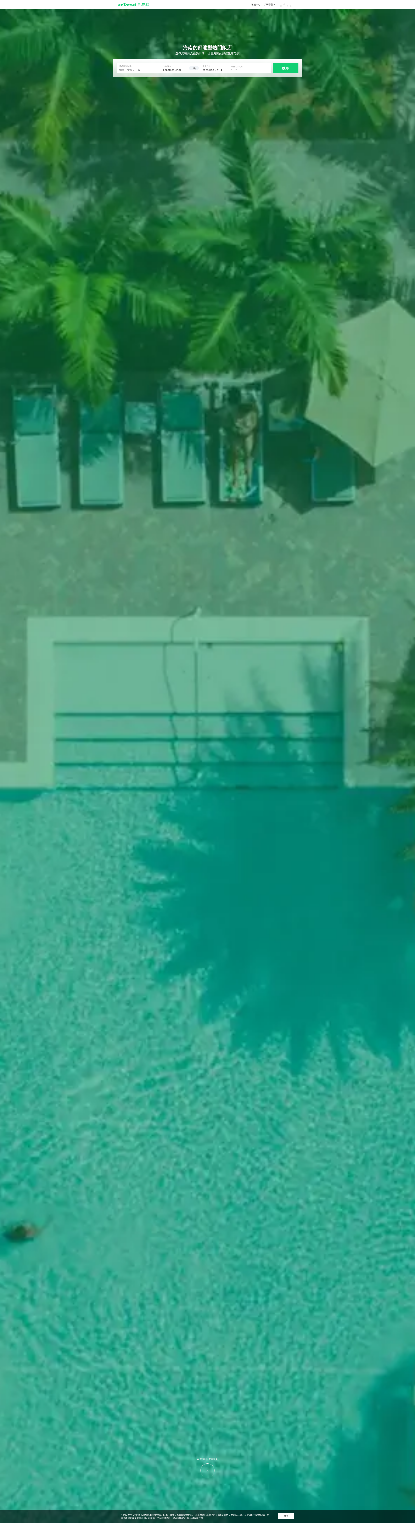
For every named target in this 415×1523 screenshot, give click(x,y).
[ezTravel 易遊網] (133, 4)
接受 (286, 1516)
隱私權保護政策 (195, 1518)
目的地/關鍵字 (125, 66)
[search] (174, 69)
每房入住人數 (237, 66)
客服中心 (255, 4)
